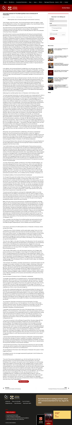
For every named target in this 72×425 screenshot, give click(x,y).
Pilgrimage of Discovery (49, 2)
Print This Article (28, 17)
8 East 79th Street (17, 403)
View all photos (23, 381)
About (5, 2)
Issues (35, 2)
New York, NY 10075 (27, 403)
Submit (52, 38)
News (30, 2)
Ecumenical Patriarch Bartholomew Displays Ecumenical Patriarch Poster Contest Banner (61, 64)
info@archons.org (8, 403)
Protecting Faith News (57, 28)
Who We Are (11, 2)
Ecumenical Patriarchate (21, 2)
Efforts (40, 2)
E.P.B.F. (61, 2)
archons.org (7, 401)
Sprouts (57, 2)
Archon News (55, 30)
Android (57, 416)
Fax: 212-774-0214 (26, 401)
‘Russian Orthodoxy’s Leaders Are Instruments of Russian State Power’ (61, 57)
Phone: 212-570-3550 (16, 401)
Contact (66, 2)
